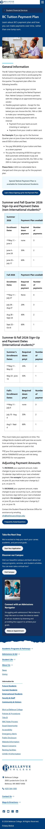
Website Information (10, 742)
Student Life (7, 659)
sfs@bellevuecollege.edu (13, 515)
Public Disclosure (9, 738)
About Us (6, 665)
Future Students (9, 686)
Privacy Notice (8, 825)
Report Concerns (9, 746)
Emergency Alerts (9, 734)
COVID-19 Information (11, 754)
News (4, 670)
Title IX (5, 717)
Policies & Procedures (11, 713)
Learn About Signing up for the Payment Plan (21, 193)
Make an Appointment (15, 631)
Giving (4, 674)
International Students (12, 694)
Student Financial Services (17, 10)
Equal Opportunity (9, 725)
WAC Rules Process (10, 721)
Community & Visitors (11, 702)
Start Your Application (12, 548)
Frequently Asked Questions (15, 522)
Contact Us (7, 796)
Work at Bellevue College (12, 709)
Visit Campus (9, 572)
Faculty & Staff (8, 698)
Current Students (9, 690)
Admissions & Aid (9, 654)
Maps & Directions (10, 802)
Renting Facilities (9, 750)
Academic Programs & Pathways (16, 648)
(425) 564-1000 (11, 788)
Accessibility (7, 730)
